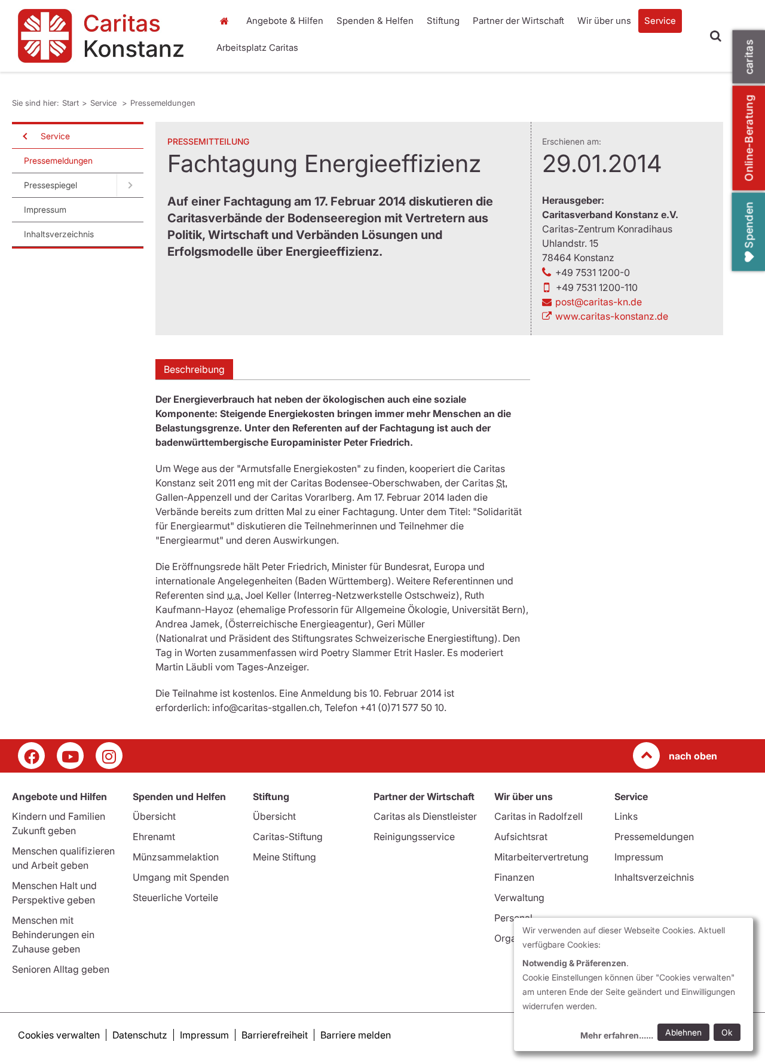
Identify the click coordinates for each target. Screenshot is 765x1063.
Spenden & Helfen (375, 20)
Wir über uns (604, 20)
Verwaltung (519, 897)
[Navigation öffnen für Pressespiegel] (130, 185)
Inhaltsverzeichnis (59, 234)
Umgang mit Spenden (181, 877)
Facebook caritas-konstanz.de (31, 755)
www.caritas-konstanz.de (611, 316)
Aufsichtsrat (520, 837)
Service (660, 20)
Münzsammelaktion (176, 857)
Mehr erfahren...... (616, 1035)
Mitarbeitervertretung (541, 857)
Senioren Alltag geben (60, 969)
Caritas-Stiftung (288, 837)
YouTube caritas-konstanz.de (70, 755)
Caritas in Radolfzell (538, 816)
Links (626, 816)
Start (225, 21)
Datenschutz (139, 1035)
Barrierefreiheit (274, 1035)
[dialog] (633, 984)
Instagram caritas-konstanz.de (109, 755)
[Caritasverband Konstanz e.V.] (106, 36)
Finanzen (514, 877)
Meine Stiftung (284, 857)
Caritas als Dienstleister (425, 816)
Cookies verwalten (59, 1035)
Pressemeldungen (162, 103)
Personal (513, 918)
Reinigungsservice (414, 837)
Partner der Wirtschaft (518, 20)
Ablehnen (683, 1032)
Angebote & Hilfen (284, 20)
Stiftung (443, 20)
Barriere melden (355, 1035)
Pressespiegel (50, 185)
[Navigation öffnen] (24, 136)
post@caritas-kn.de (598, 302)
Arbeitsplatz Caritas (257, 47)
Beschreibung (194, 369)
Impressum (45, 209)
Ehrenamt (154, 837)
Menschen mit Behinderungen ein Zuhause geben (53, 934)
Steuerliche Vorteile (175, 897)
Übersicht (154, 816)
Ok (727, 1032)
